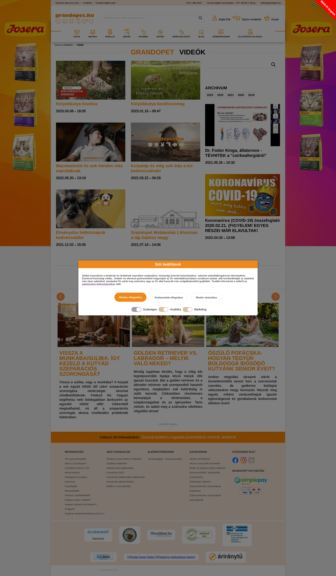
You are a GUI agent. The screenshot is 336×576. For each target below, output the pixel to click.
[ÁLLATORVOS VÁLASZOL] (250, 27)
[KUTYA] (76, 27)
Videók (80, 45)
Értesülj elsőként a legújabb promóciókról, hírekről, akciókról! (168, 437)
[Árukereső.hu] (98, 533)
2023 (210, 94)
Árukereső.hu (98, 538)
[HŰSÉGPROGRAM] (221, 27)
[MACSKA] (92, 27)
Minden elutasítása (206, 297)
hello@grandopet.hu (271, 3)
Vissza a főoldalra (63, 45)
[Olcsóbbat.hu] (161, 534)
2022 (220, 94)
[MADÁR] (127, 27)
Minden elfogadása (130, 297)
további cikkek (168, 424)
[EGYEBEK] (143, 27)
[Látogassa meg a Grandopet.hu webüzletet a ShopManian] (103, 557)
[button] (325, 10)
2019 (251, 94)
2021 (230, 94)
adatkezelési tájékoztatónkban (98, 284)
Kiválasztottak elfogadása (169, 297)
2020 (241, 94)
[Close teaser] (314, 4)
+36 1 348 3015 (194, 3)
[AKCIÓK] (160, 27)
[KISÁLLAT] (110, 27)
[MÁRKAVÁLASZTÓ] (181, 27)
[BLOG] (201, 27)
